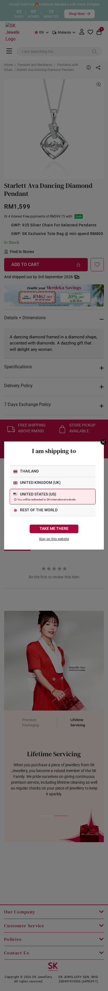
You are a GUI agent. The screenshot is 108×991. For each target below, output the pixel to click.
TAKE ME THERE (54, 528)
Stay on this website (54, 539)
